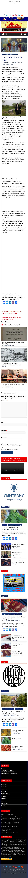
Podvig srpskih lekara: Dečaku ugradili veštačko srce (18, 554)
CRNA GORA (5, 54)
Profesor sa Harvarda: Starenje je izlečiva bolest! (18, 561)
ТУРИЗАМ (3, 796)
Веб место (4, 438)
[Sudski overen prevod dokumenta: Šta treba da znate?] (6, 635)
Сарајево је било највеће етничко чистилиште (13, 385)
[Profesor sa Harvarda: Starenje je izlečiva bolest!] (6, 560)
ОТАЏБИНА (4, 786)
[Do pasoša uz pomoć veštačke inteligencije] (14, 599)
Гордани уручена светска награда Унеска (18, 545)
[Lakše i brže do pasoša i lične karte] (6, 643)
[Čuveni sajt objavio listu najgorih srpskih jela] (6, 745)
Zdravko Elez (16, 62)
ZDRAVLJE (19, 525)
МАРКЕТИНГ (4, 803)
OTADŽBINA (14, 614)
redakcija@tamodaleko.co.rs (8, 770)
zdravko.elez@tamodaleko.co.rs (9, 773)
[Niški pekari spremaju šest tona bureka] (6, 730)
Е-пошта (4, 430)
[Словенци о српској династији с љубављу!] (14, 328)
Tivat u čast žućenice (10, 528)
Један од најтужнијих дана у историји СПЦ (11, 318)
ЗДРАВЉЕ (3, 798)
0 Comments (10, 64)
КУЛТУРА (3, 791)
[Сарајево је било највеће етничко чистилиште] (14, 370)
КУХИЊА (3, 801)
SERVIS (20, 614)
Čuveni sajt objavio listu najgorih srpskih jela (17, 746)
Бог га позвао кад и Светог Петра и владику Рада (12, 312)
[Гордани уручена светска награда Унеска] (6, 544)
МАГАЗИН (3, 789)
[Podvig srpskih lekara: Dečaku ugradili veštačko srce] (6, 552)
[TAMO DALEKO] (3, 34)
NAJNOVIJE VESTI (13, 54)
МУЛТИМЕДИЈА (5, 793)
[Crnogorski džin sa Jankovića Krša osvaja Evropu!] (14, 694)
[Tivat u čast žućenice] (14, 510)
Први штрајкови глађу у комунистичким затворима (11, 364)
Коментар (4, 400)
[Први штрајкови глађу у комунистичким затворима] (14, 349)
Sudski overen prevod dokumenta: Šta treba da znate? (18, 637)
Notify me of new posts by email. (9, 449)
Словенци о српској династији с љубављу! (13, 343)
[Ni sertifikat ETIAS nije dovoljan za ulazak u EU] (6, 651)
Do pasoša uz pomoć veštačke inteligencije (13, 618)
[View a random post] (25, 34)
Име (2, 422)
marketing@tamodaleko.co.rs (8, 771)
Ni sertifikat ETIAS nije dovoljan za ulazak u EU (17, 652)
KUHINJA (5, 525)
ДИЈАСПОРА (4, 784)
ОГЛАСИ (3, 805)
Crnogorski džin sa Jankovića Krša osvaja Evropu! (13, 712)
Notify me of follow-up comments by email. (12, 445)
